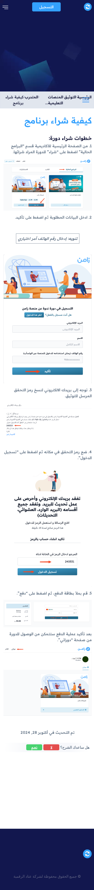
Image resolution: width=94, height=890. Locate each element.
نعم (34, 747)
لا (51, 747)
